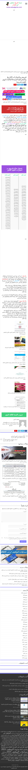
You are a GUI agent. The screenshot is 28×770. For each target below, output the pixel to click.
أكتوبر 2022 (25, 626)
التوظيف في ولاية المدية (8, 736)
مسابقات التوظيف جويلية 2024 (16, 757)
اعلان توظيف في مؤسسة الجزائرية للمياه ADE (18, 573)
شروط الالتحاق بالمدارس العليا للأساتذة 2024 (16, 393)
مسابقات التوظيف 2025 (17, 752)
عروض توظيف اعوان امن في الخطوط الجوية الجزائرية (14, 461)
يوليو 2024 (25, 622)
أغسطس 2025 (24, 593)
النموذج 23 (8, 220)
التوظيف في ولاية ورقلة (19, 745)
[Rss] (17, 765)
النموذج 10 (24, 206)
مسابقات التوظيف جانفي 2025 (19, 755)
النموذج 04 (24, 194)
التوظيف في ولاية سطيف (19, 743)
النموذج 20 (8, 215)
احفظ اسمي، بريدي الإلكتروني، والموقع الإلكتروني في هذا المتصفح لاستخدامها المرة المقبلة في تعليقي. (15, 538)
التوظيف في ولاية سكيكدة (10, 743)
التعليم (21, 71)
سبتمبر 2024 (24, 617)
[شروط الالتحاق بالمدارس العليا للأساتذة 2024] (20, 386)
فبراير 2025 (25, 606)
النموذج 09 (24, 203)
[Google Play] (12, 765)
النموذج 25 (8, 223)
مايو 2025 (25, 599)
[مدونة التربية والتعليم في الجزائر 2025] (14, 5)
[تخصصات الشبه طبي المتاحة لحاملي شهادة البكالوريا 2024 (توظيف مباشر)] (20, 356)
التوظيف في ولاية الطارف (17, 736)
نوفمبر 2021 (24, 642)
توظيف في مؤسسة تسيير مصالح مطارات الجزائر (17, 579)
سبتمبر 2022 (24, 628)
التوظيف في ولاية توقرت (20, 742)
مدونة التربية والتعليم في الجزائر (12, 277)
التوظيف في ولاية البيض (15, 733)
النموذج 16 (24, 219)
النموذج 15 (24, 216)
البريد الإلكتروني (22, 528)
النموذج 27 (8, 228)
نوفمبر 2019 (24, 657)
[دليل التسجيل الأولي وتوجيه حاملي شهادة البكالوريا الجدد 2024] (20, 371)
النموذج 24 (8, 221)
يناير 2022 (25, 637)
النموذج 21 (8, 217)
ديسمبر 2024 (24, 610)
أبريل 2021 (25, 649)
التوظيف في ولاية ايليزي (18, 738)
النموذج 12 (24, 210)
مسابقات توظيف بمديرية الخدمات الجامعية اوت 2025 (14, 478)
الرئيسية (25, 71)
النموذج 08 (24, 202)
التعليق (24, 511)
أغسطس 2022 (24, 631)
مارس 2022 (25, 635)
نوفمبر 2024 (24, 613)
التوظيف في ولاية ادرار (24, 731)
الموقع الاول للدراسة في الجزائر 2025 (14, 746)
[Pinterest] (13, 765)
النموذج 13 (24, 211)
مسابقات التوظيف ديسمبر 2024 (15, 758)
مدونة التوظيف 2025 (10, 749)
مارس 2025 (25, 604)
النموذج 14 (24, 214)
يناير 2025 (25, 608)
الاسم (24, 524)
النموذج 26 (8, 226)
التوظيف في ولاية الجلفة (9, 735)
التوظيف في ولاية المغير (18, 737)
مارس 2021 (25, 651)
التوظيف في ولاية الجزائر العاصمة (15, 734)
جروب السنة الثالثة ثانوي (14, 415)
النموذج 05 (24, 197)
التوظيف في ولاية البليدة (6, 731)
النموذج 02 (24, 189)
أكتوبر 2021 (25, 644)
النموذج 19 (8, 214)
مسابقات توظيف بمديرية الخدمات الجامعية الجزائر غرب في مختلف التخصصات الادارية (12, 699)
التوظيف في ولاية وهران (9, 745)
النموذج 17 (8, 209)
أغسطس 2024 (24, 619)
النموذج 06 (24, 198)
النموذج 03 (24, 191)
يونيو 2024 (25, 624)
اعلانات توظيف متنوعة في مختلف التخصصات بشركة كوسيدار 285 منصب (11, 711)
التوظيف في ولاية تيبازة (11, 742)
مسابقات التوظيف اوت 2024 (9, 754)
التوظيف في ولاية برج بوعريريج (18, 739)
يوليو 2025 (25, 595)
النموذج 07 (24, 200)
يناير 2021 (25, 653)
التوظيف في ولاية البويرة (23, 733)
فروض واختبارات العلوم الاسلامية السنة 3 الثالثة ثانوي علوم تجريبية (18, 436)
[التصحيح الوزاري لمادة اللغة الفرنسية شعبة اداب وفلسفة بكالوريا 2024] (20, 400)
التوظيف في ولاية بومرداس (22, 740)
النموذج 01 (24, 187)
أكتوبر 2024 (25, 615)
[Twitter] (15, 765)
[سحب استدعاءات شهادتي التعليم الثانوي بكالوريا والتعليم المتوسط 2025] (20, 326)
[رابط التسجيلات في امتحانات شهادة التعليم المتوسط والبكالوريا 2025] (20, 341)
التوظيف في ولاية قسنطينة (12, 744)
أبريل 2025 (25, 601)
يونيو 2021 (25, 646)
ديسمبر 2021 (24, 640)
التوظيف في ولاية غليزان (21, 744)
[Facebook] (16, 765)
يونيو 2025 (25, 597)
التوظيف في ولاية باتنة (10, 738)
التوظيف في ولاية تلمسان (12, 740)
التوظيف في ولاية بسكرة (7, 739)
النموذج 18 (8, 212)
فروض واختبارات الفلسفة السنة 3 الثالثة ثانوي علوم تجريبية (10, 439)
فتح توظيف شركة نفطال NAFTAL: (20, 581)
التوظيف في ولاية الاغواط (16, 731)
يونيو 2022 (25, 633)
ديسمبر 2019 (24, 655)
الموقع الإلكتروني (23, 533)
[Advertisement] (14, 24)
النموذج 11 (24, 208)
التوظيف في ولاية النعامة (10, 737)
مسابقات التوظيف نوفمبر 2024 (16, 760)
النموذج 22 (8, 218)
